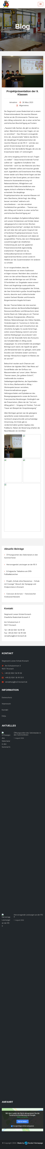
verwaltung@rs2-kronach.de (15, 636)
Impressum (6, 704)
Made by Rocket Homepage (30, 1143)
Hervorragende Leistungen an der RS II (21, 564)
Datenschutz (7, 697)
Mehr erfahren (22, 1117)
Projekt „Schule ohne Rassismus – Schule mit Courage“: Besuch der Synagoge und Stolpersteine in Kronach (21, 584)
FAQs (4, 716)
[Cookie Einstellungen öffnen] (4, 1145)
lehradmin (13, 102)
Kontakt (5, 710)
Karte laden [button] (22, 1121)
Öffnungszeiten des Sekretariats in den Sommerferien (27, 734)
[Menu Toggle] (40, 4)
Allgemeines (24, 105)
